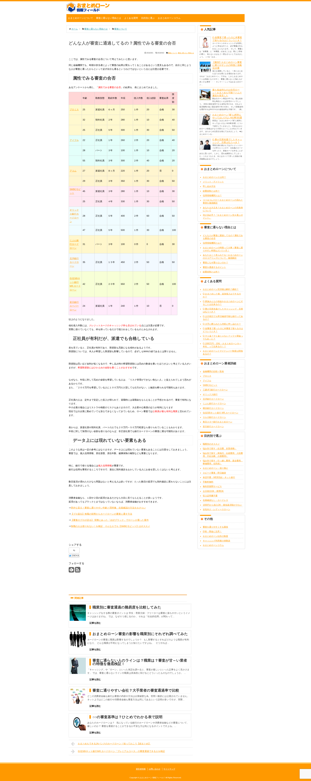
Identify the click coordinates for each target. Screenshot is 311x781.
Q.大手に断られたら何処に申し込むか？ (222, 324)
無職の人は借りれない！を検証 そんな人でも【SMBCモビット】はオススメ (110, 526)
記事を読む (95, 623)
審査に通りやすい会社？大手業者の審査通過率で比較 (135, 690)
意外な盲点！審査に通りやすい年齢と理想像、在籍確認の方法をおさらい (108, 507)
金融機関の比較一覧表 (213, 371)
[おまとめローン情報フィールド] (87, 12)
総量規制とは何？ (211, 191)
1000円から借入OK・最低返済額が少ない (222, 505)
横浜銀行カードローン (213, 408)
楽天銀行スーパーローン (74, 306)
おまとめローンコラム (169, 18)
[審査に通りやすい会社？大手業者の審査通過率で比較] (78, 696)
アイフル (74, 140)
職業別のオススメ (211, 444)
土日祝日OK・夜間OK (213, 491)
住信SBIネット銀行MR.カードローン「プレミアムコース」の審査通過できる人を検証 (121, 751)
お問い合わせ (154, 769)
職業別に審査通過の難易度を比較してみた (126, 607)
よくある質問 (131, 18)
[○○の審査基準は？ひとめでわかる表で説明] (78, 722)
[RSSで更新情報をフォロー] (77, 571)
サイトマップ (169, 769)
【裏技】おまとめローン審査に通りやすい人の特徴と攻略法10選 (227, 65)
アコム (73, 170)
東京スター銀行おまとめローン (217, 422)
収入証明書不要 (210, 495)
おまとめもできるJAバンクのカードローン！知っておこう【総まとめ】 (114, 743)
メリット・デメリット (213, 181)
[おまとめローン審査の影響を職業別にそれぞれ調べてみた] (78, 639)
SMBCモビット (210, 385)
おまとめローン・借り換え (215, 468)
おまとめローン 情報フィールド (152, 778)
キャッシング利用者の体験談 (216, 540)
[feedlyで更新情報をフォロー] (71, 571)
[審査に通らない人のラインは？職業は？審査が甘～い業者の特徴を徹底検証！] (78, 666)
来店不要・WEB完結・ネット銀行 (219, 477)
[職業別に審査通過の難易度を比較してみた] (78, 613)
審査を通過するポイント (214, 267)
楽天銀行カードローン (213, 426)
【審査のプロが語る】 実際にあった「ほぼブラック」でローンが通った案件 (110, 520)
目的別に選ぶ (148, 18)
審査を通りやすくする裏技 (215, 527)
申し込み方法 (209, 186)
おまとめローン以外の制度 (215, 536)
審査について (172, 53)
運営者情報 (141, 769)
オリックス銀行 (210, 394)
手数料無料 (208, 482)
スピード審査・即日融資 (214, 473)
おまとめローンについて (80, 18)
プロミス (74, 109)
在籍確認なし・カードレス (215, 500)
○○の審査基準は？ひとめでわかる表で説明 (127, 717)
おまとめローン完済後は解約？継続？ (221, 289)
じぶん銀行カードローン (74, 244)
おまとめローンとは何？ (214, 177)
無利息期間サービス (212, 486)
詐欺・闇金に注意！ (212, 531)
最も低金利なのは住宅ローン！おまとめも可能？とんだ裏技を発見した (227, 92)
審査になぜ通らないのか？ (215, 262)
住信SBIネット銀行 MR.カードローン (220, 412)
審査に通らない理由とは (108, 18)
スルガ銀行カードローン (214, 417)
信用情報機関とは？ (212, 195)
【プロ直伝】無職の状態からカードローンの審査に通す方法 (101, 514)
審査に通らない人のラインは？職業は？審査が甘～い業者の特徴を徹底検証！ (139, 662)
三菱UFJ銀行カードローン (215, 389)
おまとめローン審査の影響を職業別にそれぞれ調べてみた (140, 634)
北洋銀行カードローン (74, 262)
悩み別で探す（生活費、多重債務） (219, 448)
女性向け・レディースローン (216, 509)
